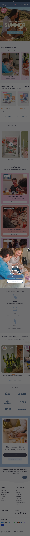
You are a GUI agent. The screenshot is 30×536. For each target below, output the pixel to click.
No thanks (15, 281)
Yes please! (15, 277)
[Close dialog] (28, 250)
